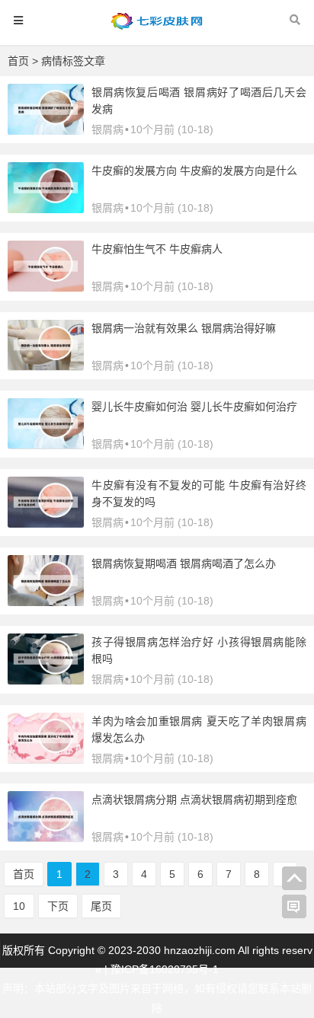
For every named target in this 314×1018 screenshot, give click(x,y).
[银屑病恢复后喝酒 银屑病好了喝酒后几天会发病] (46, 131)
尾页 (101, 906)
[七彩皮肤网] (157, 28)
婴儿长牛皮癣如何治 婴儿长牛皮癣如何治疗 (194, 406)
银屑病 (107, 129)
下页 (58, 906)
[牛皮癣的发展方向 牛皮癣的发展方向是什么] (46, 209)
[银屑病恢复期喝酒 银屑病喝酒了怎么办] (46, 602)
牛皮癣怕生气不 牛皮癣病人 (157, 249)
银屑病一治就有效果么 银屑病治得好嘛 (183, 328)
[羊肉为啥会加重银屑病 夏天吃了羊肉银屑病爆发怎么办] (46, 759)
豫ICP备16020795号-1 (165, 969)
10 (19, 906)
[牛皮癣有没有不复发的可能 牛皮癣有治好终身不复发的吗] (46, 524)
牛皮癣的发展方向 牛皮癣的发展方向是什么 (194, 170)
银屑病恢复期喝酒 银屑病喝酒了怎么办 (183, 563)
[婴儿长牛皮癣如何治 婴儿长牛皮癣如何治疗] (46, 445)
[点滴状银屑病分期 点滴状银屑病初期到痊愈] (46, 837)
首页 (18, 61)
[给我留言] (294, 907)
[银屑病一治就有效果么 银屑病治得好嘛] (46, 366)
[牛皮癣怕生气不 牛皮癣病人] (46, 288)
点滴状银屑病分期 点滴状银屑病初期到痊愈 (194, 799)
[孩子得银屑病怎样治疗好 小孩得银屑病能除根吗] (46, 681)
